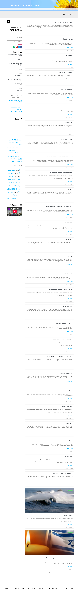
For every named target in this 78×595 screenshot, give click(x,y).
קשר (18, 156)
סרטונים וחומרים (31, 9)
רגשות (16, 156)
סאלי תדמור (17, 167)
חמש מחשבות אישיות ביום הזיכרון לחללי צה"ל (59, 558)
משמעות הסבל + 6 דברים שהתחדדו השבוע (60, 290)
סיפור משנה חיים (18, 75)
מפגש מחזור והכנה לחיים (65, 72)
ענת (19, 185)
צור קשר (3, 9)
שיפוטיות (10, 156)
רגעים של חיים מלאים (66, 373)
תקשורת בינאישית (14, 159)
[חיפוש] (8, 21)
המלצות (22, 9)
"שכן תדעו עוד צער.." (67, 89)
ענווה (8, 152)
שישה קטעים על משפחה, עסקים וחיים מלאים (60, 356)
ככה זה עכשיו (19, 90)
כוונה (15, 149)
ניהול (12, 152)
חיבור (14, 147)
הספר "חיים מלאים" (72, 9)
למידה (13, 149)
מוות (21, 150)
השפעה (15, 145)
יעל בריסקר (17, 182)
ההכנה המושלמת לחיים (66, 139)
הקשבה (20, 145)
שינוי (13, 156)
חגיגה (17, 147)
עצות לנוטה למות (68, 306)
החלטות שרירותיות (67, 406)
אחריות (15, 140)
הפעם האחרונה (68, 122)
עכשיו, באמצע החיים (18, 83)
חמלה (17, 149)
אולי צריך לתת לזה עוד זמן (65, 39)
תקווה (18, 158)
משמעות (20, 152)
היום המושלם (69, 223)
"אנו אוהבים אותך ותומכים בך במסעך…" (61, 173)
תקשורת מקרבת (54, 9)
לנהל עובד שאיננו (68, 457)
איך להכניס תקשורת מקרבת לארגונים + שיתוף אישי (58, 156)
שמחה (21, 158)
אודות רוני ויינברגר (13, 9)
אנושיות (21, 142)
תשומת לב (9, 162)
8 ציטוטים (70, 189)
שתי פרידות (69, 440)
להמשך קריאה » (69, 30)
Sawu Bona (69, 423)
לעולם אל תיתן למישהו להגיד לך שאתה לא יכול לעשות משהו (13, 190)
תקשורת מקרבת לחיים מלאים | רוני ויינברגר (21, 5)
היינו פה (70, 106)
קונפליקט (21, 156)
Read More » (20, 57)
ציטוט (16, 155)
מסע (16, 150)
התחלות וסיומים (19, 59)
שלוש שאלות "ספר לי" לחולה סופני (63, 473)
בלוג (63, 9)
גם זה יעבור (69, 239)
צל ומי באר (69, 56)
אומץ (19, 140)
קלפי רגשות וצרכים (43, 9)
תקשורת (16, 158)
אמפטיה (10, 140)
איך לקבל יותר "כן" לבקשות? (16, 68)
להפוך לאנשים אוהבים (66, 390)
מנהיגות (19, 150)
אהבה (21, 140)
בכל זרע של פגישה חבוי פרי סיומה (63, 340)
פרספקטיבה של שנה (18, 87)
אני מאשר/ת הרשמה (17, 41)
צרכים (13, 155)
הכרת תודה (11, 142)
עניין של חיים (69, 273)
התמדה (12, 145)
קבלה (11, 155)
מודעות (9, 149)
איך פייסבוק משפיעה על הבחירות (15, 79)
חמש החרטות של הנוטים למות (64, 22)
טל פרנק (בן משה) (16, 179)
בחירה (17, 142)
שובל (21, 71)
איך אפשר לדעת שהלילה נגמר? (64, 323)
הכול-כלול (70, 256)
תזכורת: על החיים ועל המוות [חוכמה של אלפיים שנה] (58, 206)
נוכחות (16, 153)
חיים (11, 147)
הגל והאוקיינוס (68, 515)
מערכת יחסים (12, 150)
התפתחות (20, 147)
